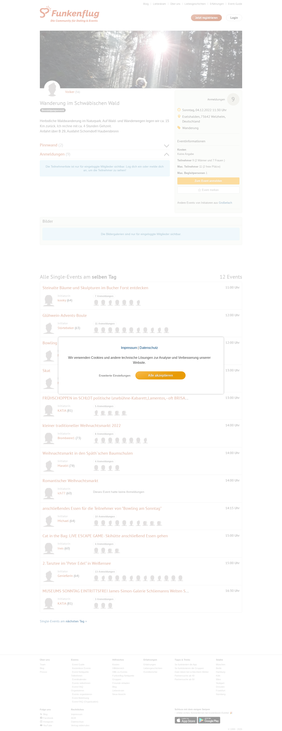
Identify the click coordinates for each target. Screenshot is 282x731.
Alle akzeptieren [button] (160, 375)
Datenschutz (149, 347)
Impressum (129, 347)
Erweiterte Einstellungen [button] (114, 375)
